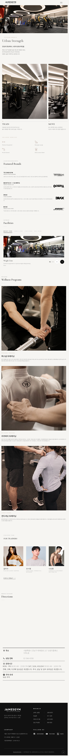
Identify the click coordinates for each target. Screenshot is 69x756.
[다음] (62, 262)
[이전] (57, 262)
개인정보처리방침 (17, 752)
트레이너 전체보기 (10, 578)
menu (61, 2)
